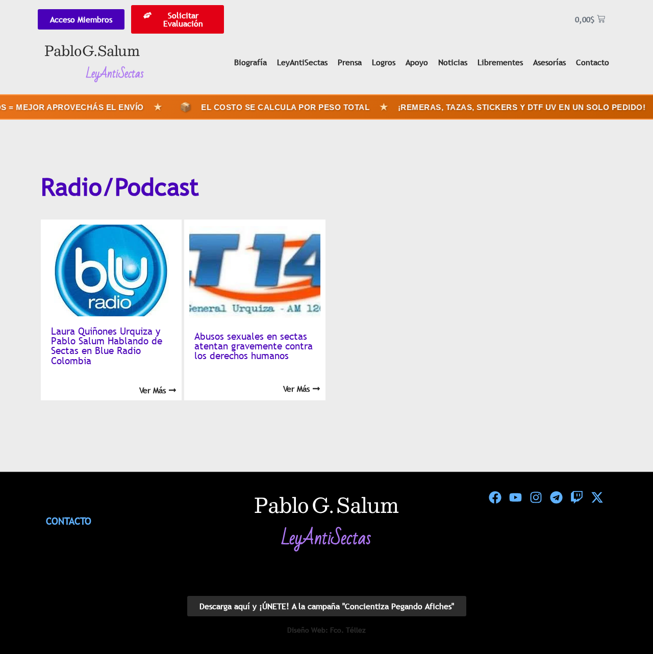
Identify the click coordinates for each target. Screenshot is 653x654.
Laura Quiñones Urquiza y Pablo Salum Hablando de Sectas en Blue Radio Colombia (106, 346)
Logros (383, 62)
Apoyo (417, 62)
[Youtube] (515, 497)
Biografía (250, 62)
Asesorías (549, 62)
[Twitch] (576, 497)
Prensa (350, 62)
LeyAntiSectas (302, 62)
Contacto (592, 62)
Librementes (500, 62)
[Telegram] (556, 497)
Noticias (452, 62)
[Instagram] (535, 497)
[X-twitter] (597, 497)
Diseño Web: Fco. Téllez (326, 630)
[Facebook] (495, 497)
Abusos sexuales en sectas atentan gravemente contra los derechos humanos (253, 346)
